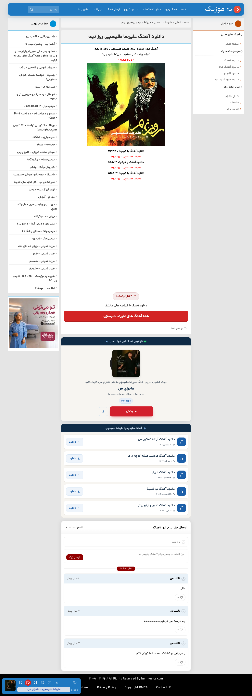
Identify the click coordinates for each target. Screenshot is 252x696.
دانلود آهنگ (231, 61)
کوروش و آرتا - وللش (42, 167)
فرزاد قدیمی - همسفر (42, 261)
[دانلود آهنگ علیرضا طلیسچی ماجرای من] (126, 363)
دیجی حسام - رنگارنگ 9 (41, 160)
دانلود (72, 442)
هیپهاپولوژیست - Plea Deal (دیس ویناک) (35, 278)
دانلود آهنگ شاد (151, 9)
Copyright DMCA (136, 687)
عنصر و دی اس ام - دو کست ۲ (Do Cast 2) (35, 116)
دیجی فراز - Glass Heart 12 (39, 106)
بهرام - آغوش (46, 197)
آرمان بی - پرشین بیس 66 (40, 44)
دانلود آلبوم (131, 9)
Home (85, 687)
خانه (183, 9)
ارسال (77, 557)
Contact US (163, 687)
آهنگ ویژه (171, 9)
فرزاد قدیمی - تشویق (42, 269)
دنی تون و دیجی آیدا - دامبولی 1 (36, 224)
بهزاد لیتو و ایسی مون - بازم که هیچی (37, 206)
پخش (129, 411)
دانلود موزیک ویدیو (227, 80)
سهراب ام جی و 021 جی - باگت (37, 68)
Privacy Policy (106, 687)
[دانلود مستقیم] (103, 411)
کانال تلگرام (232, 96)
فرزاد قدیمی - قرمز (44, 254)
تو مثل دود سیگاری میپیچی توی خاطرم (37, 96)
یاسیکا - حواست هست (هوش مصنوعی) (38, 77)
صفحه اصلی (182, 22)
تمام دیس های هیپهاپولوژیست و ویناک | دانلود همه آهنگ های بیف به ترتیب (35, 55)
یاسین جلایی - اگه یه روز (40, 36)
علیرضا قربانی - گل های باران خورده (34, 182)
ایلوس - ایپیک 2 (45, 288)
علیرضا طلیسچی (163, 22)
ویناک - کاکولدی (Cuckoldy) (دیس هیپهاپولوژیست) (35, 127)
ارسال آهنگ (113, 9)
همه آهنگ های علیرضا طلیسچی (126, 316)
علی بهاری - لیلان (45, 87)
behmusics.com (152, 678)
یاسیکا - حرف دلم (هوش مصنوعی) (34, 175)
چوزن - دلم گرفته (44, 216)
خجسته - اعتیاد (46, 145)
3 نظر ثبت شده (124, 296)
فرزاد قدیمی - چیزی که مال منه (36, 246)
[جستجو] (31, 9)
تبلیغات (98, 9)
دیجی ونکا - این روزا (43, 239)
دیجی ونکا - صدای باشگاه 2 (38, 231)
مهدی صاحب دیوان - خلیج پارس (36, 152)
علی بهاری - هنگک (43, 137)
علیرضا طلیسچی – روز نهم (126, 157)
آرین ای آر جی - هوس (42, 189)
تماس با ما (83, 9)
